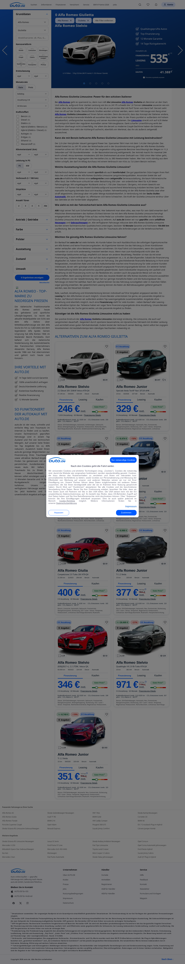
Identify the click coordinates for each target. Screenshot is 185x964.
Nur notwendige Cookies (123, 460)
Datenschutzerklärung (66, 503)
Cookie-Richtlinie (67, 501)
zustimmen (126, 512)
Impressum (131, 506)
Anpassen (58, 512)
